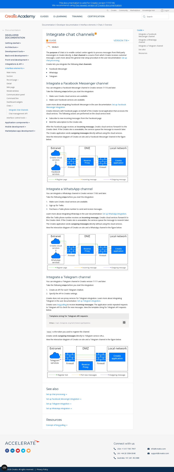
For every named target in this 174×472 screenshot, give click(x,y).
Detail (9, 83)
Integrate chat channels (18, 110)
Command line (13, 98)
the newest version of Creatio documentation (98, 5)
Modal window (13, 91)
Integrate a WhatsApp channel (148, 41)
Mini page (11, 87)
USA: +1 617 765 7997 (126, 449)
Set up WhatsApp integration (114, 214)
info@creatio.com (158, 449)
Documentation (48, 25)
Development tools (14, 51)
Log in (166, 10)
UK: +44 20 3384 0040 (126, 453)
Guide (52, 40)
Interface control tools (16, 118)
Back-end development (16, 56)
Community (123, 10)
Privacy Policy (42, 469)
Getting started (12, 43)
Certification (96, 16)
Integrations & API (14, 64)
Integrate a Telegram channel (151, 46)
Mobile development (15, 127)
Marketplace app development (19, 131)
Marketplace (135, 10)
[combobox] (121, 41)
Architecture (11, 47)
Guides (44, 16)
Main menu (11, 72)
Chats (100, 25)
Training (77, 16)
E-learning (60, 16)
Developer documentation (68, 25)
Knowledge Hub (149, 10)
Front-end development (16, 60)
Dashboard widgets (15, 102)
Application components (17, 123)
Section (10, 76)
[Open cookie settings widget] (4, 468)
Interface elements (88, 25)
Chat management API (18, 113)
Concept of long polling (55, 425)
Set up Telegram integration (88, 301)
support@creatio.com (160, 453)
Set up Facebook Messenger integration (62, 399)
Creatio (114, 10)
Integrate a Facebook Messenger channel (147, 35)
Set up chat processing (55, 394)
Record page (12, 80)
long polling (61, 304)
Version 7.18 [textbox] (121, 40)
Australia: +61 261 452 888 (128, 458)
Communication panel (16, 94)
